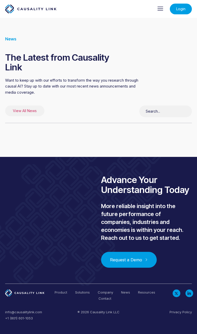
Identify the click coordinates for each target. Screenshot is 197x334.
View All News (25, 111)
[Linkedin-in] (189, 293)
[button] (160, 9)
